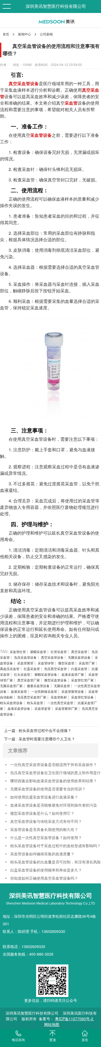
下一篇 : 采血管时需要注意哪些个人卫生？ (39, 739)
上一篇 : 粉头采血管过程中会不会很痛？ (37, 730)
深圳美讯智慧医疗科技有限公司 (56, 6)
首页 (6, 34)
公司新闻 (46, 34)
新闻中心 (24, 34)
